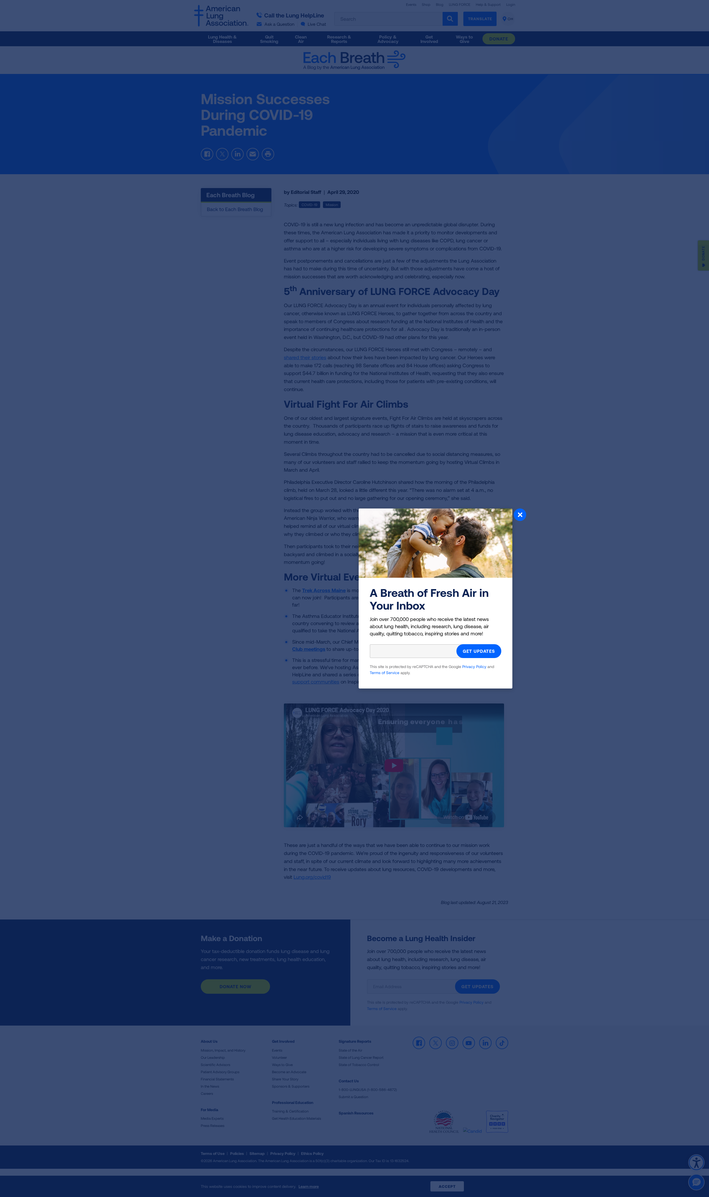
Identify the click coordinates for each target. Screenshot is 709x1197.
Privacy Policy (474, 666)
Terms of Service (384, 672)
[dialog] (354, 598)
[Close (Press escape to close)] (520, 515)
